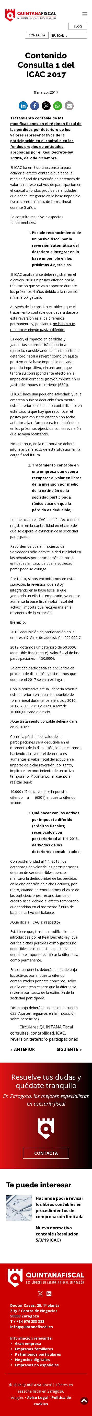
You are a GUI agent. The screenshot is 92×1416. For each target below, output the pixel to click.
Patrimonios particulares (38, 1354)
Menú (83, 14)
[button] (23, 105)
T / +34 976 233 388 (27, 1321)
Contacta (37, 35)
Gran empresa (28, 1343)
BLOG (78, 26)
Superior (84, 1401)
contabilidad (42, 1033)
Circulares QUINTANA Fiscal (46, 1027)
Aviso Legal (37, 1397)
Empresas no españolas (37, 1365)
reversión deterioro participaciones (44, 1039)
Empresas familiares (34, 1348)
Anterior (24, 1049)
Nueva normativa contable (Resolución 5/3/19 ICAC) (57, 1234)
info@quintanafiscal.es (31, 1326)
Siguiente (67, 1049)
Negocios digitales (32, 1359)
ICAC (60, 1033)
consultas (19, 1033)
